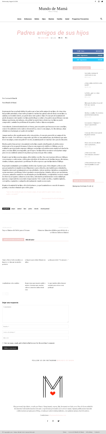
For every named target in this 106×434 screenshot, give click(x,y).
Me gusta (99, 51)
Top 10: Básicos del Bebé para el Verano (16, 230)
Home (64, 432)
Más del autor (29, 240)
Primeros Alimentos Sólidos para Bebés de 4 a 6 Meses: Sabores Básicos (53, 231)
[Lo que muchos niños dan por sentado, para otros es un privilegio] (58, 274)
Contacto (97, 432)
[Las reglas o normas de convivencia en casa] (78, 75)
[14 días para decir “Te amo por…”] (58, 251)
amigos (13, 208)
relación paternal (45, 208)
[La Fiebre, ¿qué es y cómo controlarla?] (78, 95)
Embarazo (28, 19)
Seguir (100, 55)
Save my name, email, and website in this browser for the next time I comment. (29, 343)
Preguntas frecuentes (80, 19)
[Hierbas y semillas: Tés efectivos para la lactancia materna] (78, 115)
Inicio (19, 19)
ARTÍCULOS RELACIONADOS (13, 240)
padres (30, 208)
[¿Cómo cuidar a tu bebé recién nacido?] (78, 85)
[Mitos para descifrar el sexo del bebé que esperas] (78, 104)
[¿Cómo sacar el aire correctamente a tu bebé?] (78, 155)
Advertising (89, 432)
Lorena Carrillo (44, 38)
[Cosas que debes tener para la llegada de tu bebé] (75, 135)
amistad (19, 208)
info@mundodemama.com (57, 415)
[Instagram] (98, 1)
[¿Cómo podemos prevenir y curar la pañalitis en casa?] (78, 165)
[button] (101, 19)
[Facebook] (95, 1)
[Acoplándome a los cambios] (12, 274)
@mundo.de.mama (65, 360)
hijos (25, 208)
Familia (59, 19)
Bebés (37, 19)
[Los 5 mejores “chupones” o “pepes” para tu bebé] (77, 125)
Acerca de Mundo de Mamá (76, 432)
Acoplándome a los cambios (10, 283)
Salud (67, 19)
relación (36, 208)
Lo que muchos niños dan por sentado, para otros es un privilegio (57, 285)
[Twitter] (102, 1)
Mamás (51, 19)
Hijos (44, 19)
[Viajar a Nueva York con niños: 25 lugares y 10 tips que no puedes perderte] (12, 251)
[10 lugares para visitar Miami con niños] (35, 251)
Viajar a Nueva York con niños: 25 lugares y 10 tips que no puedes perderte (12, 262)
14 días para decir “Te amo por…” (58, 260)
